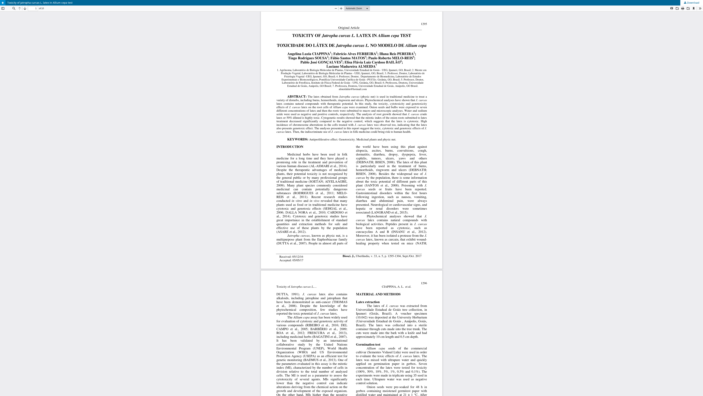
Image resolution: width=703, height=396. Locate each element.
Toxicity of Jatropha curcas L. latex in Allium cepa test (39, 2)
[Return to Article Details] (2, 3)
